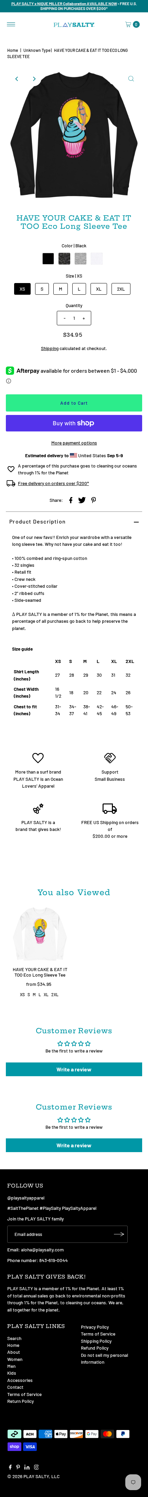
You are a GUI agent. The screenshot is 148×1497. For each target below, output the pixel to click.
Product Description (37, 521)
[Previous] (16, 78)
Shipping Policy (96, 1341)
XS (22, 289)
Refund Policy (94, 1348)
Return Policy (20, 1401)
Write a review (74, 1069)
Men (11, 1366)
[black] (48, 258)
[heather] (64, 258)
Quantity (74, 305)
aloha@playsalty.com (42, 1249)
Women (14, 1359)
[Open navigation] (11, 24)
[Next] (33, 78)
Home (12, 50)
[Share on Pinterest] (93, 499)
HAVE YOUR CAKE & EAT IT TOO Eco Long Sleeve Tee (40, 972)
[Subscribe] (119, 1234)
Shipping (50, 348)
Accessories (20, 1380)
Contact (15, 1387)
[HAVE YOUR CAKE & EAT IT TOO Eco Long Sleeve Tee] (40, 934)
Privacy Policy (95, 1327)
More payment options (74, 443)
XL (99, 289)
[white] (97, 258)
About (13, 1352)
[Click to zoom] (131, 78)
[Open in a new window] (71, 499)
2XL (121, 289)
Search (14, 1338)
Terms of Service (24, 1394)
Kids (11, 1373)
